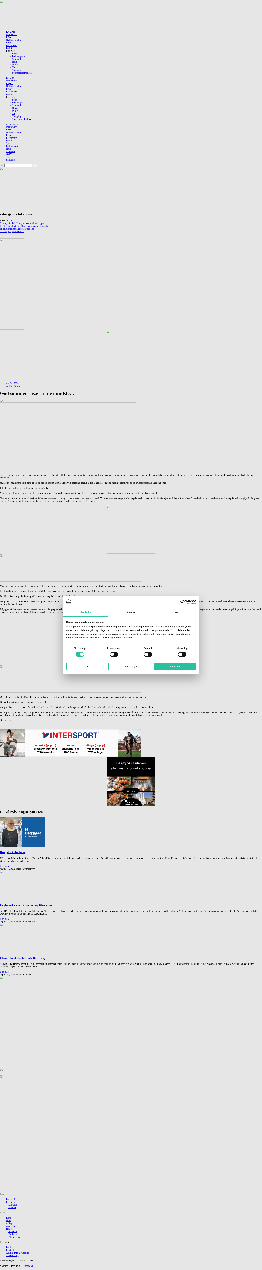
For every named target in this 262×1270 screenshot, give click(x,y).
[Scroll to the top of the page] (1, 1268)
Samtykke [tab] (85, 612)
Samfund (16, 59)
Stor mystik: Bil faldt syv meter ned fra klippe (22, 223)
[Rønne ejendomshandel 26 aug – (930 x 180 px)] (70, 26)
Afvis (87, 666)
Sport (14, 53)
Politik (9, 48)
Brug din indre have (12, 852)
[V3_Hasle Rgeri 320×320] (131, 805)
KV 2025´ (11, 31)
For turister (11, 45)
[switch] (114, 654)
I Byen (9, 37)
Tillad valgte (131, 666)
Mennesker (11, 34)
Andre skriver (12, 124)
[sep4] (131, 552)
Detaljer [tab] (131, 612)
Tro (13, 67)
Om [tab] (176, 612)
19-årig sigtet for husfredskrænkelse (17, 228)
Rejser (9, 42)
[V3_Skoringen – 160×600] (12, 1066)
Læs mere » (5, 866)
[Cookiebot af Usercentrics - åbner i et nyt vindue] (182, 602)
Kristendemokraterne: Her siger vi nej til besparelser (25, 226)
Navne (15, 62)
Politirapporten (19, 56)
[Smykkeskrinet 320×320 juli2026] (131, 378)
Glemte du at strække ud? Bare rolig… (24, 958)
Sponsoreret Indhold (22, 72)
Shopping (16, 70)
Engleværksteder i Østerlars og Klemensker (27, 905)
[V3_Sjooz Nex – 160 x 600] (12, 328)
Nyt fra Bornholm (14, 40)
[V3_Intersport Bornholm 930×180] (70, 756)
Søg (2, 165)
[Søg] (35, 165)
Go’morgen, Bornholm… (12, 231)
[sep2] (70, 580)
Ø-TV (15, 64)
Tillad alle (175, 666)
